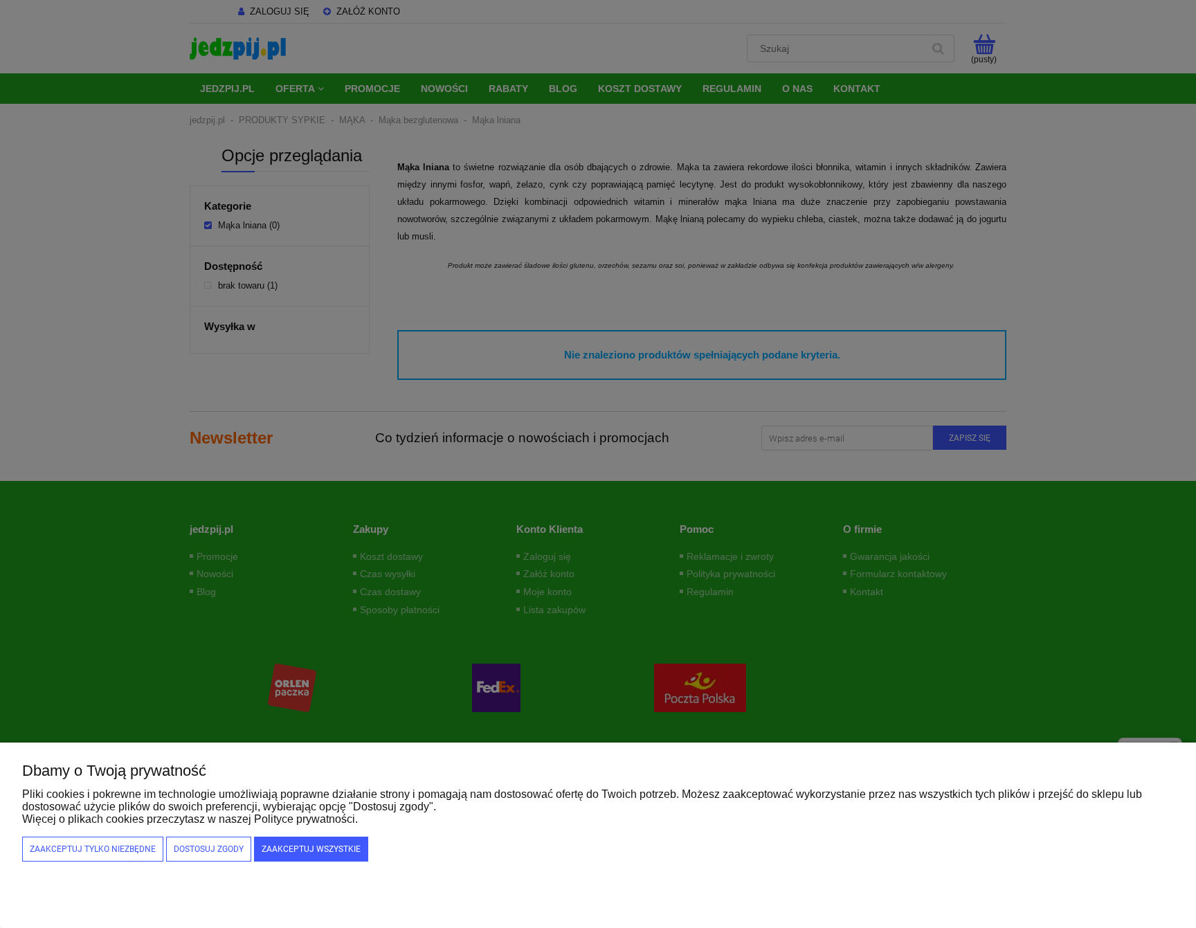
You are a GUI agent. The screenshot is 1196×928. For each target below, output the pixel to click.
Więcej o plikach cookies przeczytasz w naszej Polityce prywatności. (190, 819)
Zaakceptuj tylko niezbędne (93, 849)
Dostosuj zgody (209, 849)
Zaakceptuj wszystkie (311, 849)
